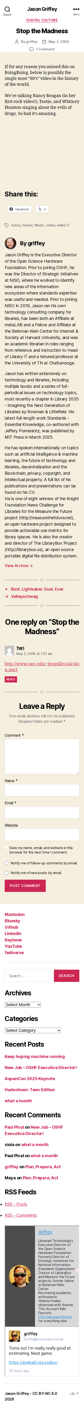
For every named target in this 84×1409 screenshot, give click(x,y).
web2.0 (63, 225)
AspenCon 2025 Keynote (30, 1078)
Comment (14, 735)
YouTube (13, 946)
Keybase (13, 939)
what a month (18, 1100)
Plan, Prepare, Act (43, 1166)
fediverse (14, 952)
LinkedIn (13, 933)
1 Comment (45, 49)
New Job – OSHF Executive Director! (41, 1067)
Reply (10, 679)
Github (11, 927)
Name (11, 781)
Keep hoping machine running (35, 1056)
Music (39, 225)
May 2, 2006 (59, 41)
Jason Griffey (42, 9)
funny (16, 225)
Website (11, 825)
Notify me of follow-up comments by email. (44, 863)
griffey (31, 41)
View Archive (19, 565)
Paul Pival (14, 1127)
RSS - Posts (16, 1204)
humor (27, 225)
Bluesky (12, 920)
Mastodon (14, 914)
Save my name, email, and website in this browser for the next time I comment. (41, 850)
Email (10, 803)
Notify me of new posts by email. (36, 872)
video (50, 225)
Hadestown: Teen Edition (30, 1089)
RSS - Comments (21, 1215)
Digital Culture (42, 20)
